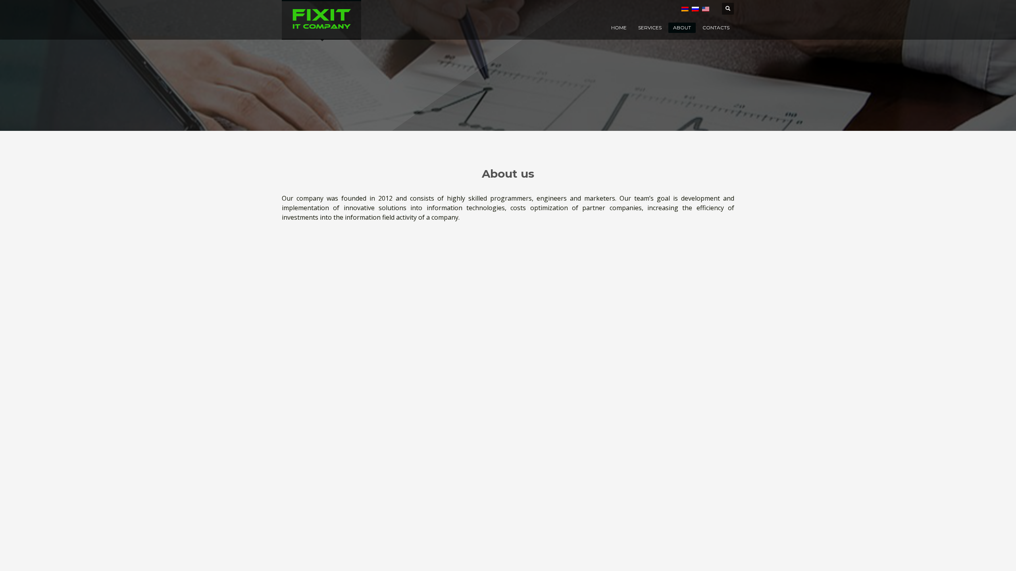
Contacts (715, 28)
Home (619, 28)
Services (650, 28)
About (682, 28)
